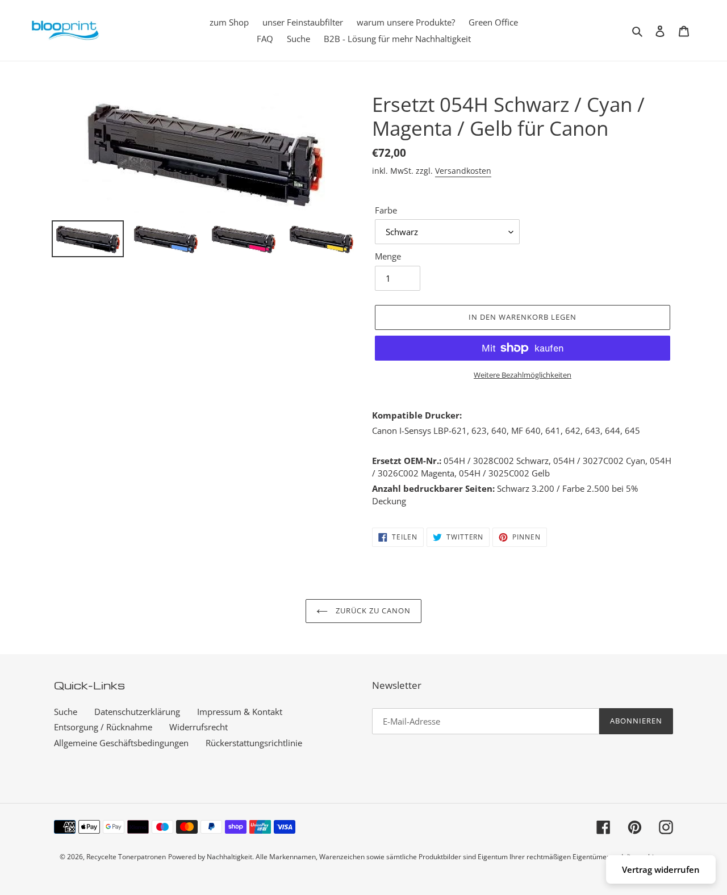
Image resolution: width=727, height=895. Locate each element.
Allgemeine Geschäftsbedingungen (121, 742)
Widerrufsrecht (198, 727)
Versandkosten (463, 170)
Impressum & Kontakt (239, 711)
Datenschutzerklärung (137, 711)
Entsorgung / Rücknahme (103, 727)
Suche (65, 711)
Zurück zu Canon (372, 610)
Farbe (386, 210)
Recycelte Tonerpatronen (126, 856)
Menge (388, 256)
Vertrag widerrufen (661, 869)
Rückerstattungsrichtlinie (254, 742)
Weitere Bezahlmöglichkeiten (522, 375)
